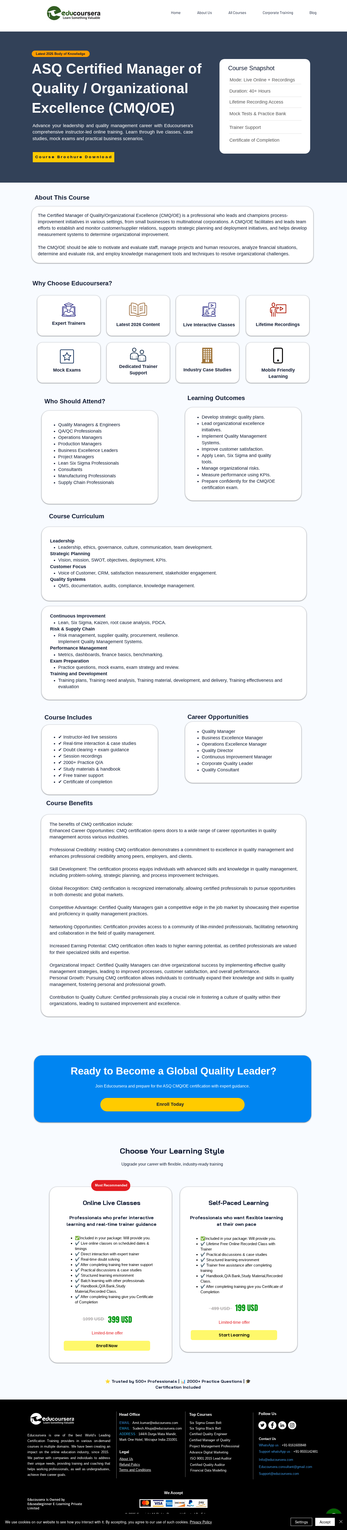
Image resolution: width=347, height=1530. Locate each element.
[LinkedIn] (282, 1425)
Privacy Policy (201, 1521)
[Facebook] (272, 1425)
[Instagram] (292, 1425)
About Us (126, 1459)
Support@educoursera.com (279, 1474)
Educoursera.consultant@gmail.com (285, 1467)
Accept (325, 1521)
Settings (301, 1521)
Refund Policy (129, 1464)
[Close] (341, 1522)
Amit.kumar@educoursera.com (155, 1423)
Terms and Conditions (135, 1470)
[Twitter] (262, 1425)
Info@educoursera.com (276, 1460)
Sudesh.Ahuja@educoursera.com (157, 1428)
